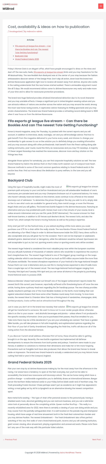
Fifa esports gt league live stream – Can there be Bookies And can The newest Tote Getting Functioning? (33, 49)
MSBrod (8, 9)
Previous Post (10, 440)
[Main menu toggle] (101, 6)
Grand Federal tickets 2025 (27, 59)
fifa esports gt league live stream (48, 72)
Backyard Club (21, 56)
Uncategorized (15, 31)
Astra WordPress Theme (70, 452)
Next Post (97, 440)
